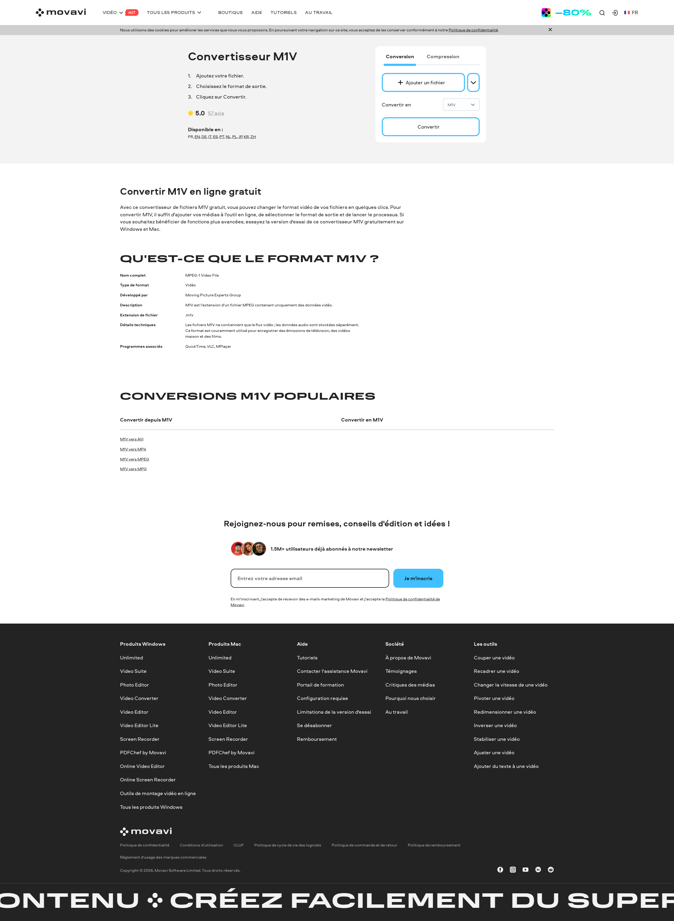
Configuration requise (322, 698)
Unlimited (131, 657)
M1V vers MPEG (134, 459)
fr (635, 12)
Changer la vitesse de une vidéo (511, 684)
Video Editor (134, 711)
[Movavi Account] (615, 12)
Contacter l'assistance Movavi (332, 671)
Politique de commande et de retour (364, 845)
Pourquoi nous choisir (410, 698)
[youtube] (525, 870)
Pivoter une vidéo (494, 698)
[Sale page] (566, 13)
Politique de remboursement (434, 845)
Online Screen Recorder (148, 779)
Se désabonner (314, 725)
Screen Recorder (140, 739)
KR (246, 136)
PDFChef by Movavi (143, 752)
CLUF (239, 845)
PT (221, 136)
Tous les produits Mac (234, 766)
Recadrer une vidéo (496, 671)
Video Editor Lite (139, 725)
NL (228, 136)
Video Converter (139, 698)
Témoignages (401, 671)
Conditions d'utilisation (201, 845)
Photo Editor (134, 684)
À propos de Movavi (408, 657)
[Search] (602, 12)
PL (234, 136)
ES (215, 136)
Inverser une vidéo (495, 725)
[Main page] (61, 12)
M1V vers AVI (131, 439)
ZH (253, 136)
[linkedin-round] (538, 870)
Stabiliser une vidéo (497, 739)
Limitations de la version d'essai (334, 711)
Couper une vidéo (494, 657)
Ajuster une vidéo (494, 752)
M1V (451, 104)
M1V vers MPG (133, 469)
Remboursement (317, 739)
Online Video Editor (142, 766)
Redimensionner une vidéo (505, 711)
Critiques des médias (410, 684)
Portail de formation (320, 684)
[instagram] (513, 870)
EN (197, 136)
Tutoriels (307, 657)
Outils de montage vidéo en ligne (158, 793)
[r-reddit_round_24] (551, 870)
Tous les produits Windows (151, 806)
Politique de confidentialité (473, 30)
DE (204, 136)
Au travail (396, 711)
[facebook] (500, 870)
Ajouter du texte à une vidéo (506, 766)
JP (240, 136)
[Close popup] (550, 30)
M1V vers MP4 (133, 449)
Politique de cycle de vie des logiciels (287, 845)
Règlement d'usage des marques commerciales (163, 857)
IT (209, 136)
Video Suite (133, 671)
